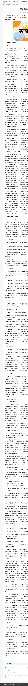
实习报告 (9, 4)
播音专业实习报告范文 (11, 672)
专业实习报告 (16, 1)
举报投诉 (18, 684)
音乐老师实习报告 (10, 670)
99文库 (6, 4)
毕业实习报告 (24, 1)
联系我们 (9, 684)
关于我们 (5, 684)
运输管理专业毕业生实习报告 (13, 678)
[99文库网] (6, 2)
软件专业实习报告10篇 (11, 675)
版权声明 (13, 684)
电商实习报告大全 (10, 667)
